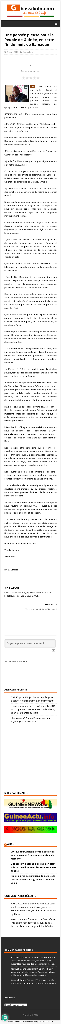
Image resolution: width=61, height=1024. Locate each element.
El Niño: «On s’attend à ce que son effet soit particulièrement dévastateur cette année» (33, 867)
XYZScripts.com (46, 1021)
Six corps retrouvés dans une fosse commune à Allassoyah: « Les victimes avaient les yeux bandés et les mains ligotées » (33, 960)
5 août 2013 (12, 52)
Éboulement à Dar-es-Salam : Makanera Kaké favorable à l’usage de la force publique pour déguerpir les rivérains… (33, 923)
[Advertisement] (45, 16)
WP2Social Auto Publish (18, 1021)
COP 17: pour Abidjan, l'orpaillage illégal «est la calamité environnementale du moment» (33, 855)
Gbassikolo (28, 52)
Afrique (12, 844)
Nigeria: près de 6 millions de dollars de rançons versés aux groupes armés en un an (33, 879)
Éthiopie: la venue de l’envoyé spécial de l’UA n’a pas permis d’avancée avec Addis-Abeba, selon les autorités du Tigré (33, 709)
